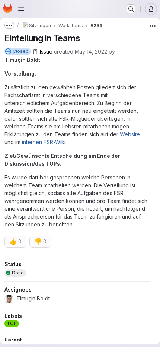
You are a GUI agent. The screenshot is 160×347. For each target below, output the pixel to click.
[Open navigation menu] (21, 9)
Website (130, 134)
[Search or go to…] (131, 8)
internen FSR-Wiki (43, 142)
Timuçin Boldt (22, 60)
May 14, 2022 (91, 51)
